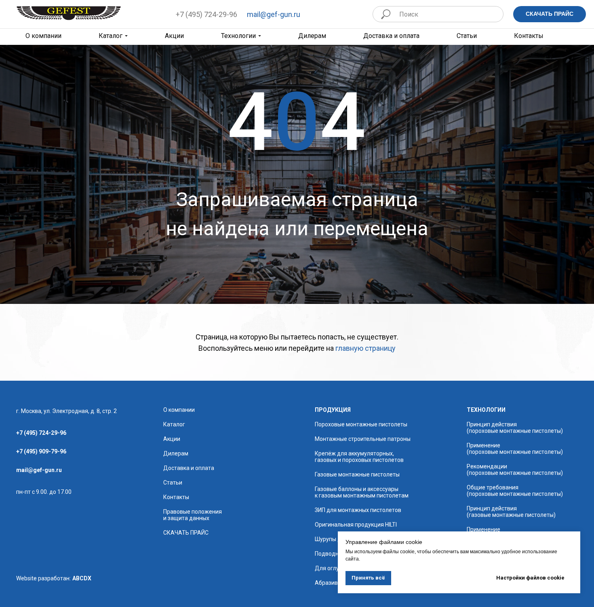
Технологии (238, 36)
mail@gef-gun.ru (273, 14)
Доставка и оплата (391, 36)
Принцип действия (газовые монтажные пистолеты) (511, 511)
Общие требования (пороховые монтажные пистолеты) (515, 490)
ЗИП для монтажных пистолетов (358, 510)
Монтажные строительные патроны (363, 439)
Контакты (528, 36)
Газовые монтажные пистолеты (357, 474)
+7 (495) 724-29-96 (206, 14)
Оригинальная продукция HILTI (356, 524)
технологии (486, 410)
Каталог (110, 36)
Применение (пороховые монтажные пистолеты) (515, 448)
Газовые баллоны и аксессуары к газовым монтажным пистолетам (362, 492)
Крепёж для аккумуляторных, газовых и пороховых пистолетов (359, 456)
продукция (333, 410)
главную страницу (365, 348)
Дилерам (312, 36)
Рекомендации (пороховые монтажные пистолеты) (515, 469)
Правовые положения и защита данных (192, 514)
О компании (179, 410)
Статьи (467, 36)
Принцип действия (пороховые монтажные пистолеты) (515, 427)
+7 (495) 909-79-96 (41, 451)
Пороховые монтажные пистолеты (361, 424)
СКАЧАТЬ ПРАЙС (186, 532)
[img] (68, 13)
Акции (174, 36)
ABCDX (81, 578)
